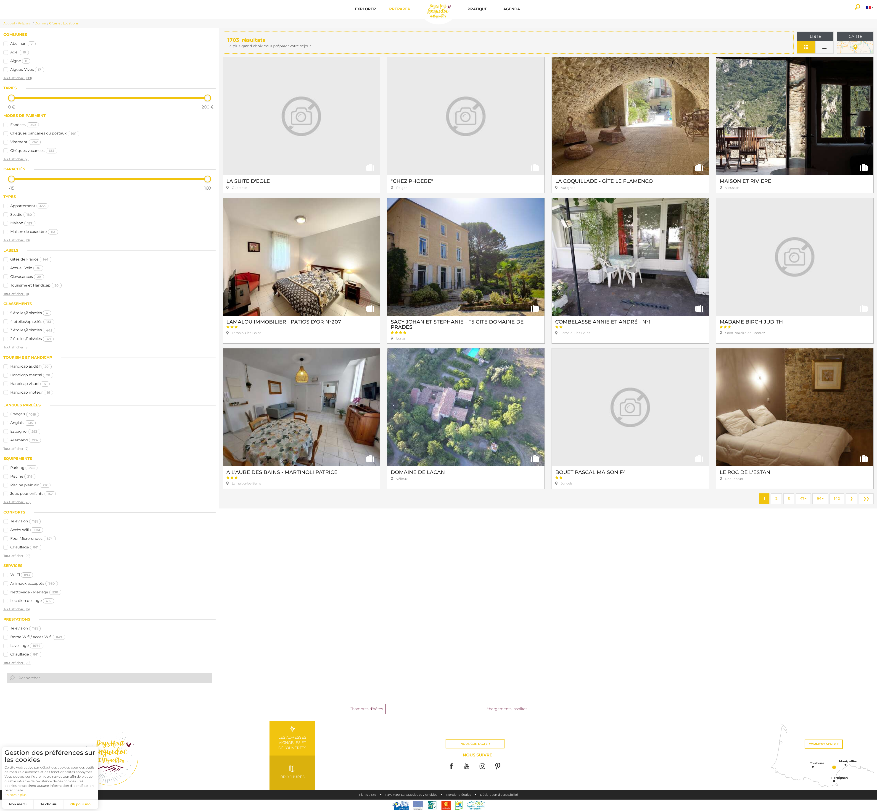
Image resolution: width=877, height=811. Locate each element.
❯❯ (866, 498)
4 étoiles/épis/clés (30, 321)
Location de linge (30, 600)
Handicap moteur (30, 392)
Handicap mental (30, 375)
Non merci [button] (17, 804)
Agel (18, 52)
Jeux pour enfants (31, 493)
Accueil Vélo (25, 268)
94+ (820, 498)
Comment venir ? (824, 744)
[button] (365, 9)
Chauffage (24, 547)
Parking (22, 468)
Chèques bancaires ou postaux (43, 133)
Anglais (21, 423)
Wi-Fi (20, 575)
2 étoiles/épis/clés (30, 339)
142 (837, 498)
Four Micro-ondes (31, 538)
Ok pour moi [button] (80, 804)
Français (23, 414)
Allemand (24, 440)
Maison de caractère (32, 231)
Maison (21, 223)
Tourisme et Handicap (34, 285)
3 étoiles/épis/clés (31, 330)
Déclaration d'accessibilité (499, 794)
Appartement (27, 206)
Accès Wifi (25, 530)
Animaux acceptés (32, 583)
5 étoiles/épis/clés (29, 313)
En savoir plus (15, 795)
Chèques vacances (32, 150)
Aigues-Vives (25, 69)
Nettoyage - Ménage (34, 592)
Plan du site (367, 794)
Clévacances (25, 276)
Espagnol (23, 431)
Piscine (21, 476)
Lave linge (25, 645)
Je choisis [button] (48, 804)
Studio (21, 214)
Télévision (24, 521)
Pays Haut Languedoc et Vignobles (411, 794)
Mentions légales (458, 794)
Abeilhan (21, 43)
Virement (24, 142)
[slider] (11, 98)
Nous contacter (475, 743)
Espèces (23, 125)
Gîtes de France (29, 259)
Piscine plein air (29, 485)
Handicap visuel (28, 384)
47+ (803, 498)
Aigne (18, 61)
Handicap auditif (29, 366)
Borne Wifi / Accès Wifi (36, 637)
